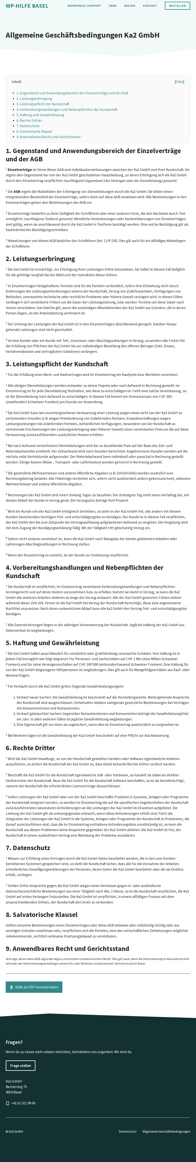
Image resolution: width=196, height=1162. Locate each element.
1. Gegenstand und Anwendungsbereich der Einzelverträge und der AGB (72, 93)
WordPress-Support (84, 5)
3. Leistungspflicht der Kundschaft (42, 104)
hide (179, 81)
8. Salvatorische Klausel (34, 131)
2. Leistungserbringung (34, 98)
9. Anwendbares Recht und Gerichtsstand (48, 136)
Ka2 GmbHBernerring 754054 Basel (16, 1086)
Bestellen (177, 5)
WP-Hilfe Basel (27, 5)
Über (113, 5)
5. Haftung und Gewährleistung (40, 115)
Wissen (129, 5)
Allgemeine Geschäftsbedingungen (166, 1131)
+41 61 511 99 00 (23, 1103)
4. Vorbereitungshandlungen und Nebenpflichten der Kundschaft (67, 109)
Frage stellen (20, 1065)
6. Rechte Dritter (29, 120)
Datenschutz (128, 1131)
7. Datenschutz (27, 125)
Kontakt (150, 5)
